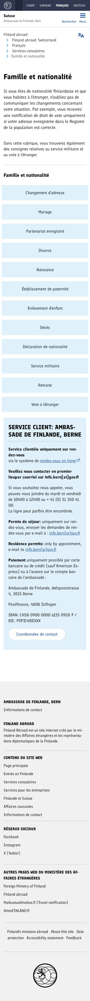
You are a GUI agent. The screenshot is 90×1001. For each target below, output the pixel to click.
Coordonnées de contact (37, 634)
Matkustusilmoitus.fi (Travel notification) (36, 902)
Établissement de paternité (45, 289)
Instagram (12, 845)
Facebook (11, 837)
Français (18, 45)
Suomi (30, 5)
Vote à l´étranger (45, 404)
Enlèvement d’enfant (45, 308)
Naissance (45, 269)
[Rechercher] (69, 16)
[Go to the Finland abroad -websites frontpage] (7, 5)
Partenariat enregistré (45, 231)
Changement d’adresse (45, 192)
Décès (45, 327)
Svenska (45, 5)
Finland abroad (15, 34)
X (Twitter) (12, 853)
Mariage (45, 212)
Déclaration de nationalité (45, 346)
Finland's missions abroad (27, 931)
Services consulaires (28, 51)
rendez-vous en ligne (58, 460)
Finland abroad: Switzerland (33, 40)
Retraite (45, 385)
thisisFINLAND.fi (17, 910)
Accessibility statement (45, 938)
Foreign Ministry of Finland (25, 886)
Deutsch (79, 5)
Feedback (74, 938)
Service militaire (45, 365)
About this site (62, 931)
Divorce (45, 250)
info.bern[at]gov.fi (64, 533)
